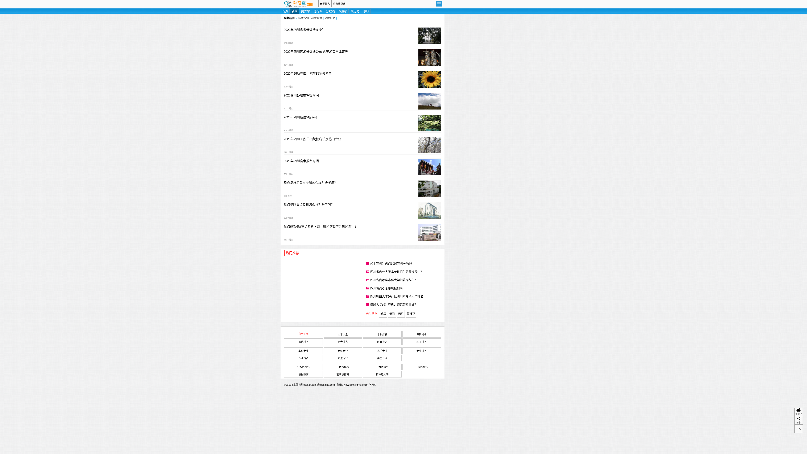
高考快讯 (303, 18)
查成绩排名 (342, 374)
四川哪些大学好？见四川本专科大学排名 (396, 296)
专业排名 (422, 350)
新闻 (295, 11)
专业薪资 (303, 358)
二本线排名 (382, 367)
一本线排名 (342, 367)
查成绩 (342, 11)
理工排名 (422, 341)
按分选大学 (382, 374)
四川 (310, 4)
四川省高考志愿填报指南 (386, 288)
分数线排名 (303, 367)
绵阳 (401, 313)
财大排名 (343, 341)
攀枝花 (411, 313)
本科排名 (382, 334)
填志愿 (355, 11)
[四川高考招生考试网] (299, 3)
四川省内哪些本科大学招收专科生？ (393, 280)
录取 (366, 11)
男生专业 (382, 358)
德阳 (392, 313)
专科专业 (343, 350)
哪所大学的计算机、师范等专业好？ (393, 304)
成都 (383, 313)
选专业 (318, 11)
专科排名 (422, 334)
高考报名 (329, 18)
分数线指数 (339, 3)
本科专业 (303, 350)
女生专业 (343, 358)
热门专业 (382, 350)
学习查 (372, 384)
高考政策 (316, 18)
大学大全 (343, 334)
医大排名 (382, 341)
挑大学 (305, 11)
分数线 (330, 11)
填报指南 (303, 374)
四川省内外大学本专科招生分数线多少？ (396, 271)
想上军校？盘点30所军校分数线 (391, 263)
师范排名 (303, 341)
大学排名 (325, 3)
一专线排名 (421, 367)
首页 (285, 11)
